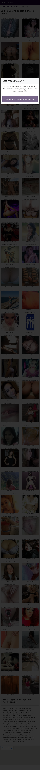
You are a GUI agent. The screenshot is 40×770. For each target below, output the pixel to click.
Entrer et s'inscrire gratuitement (20, 99)
